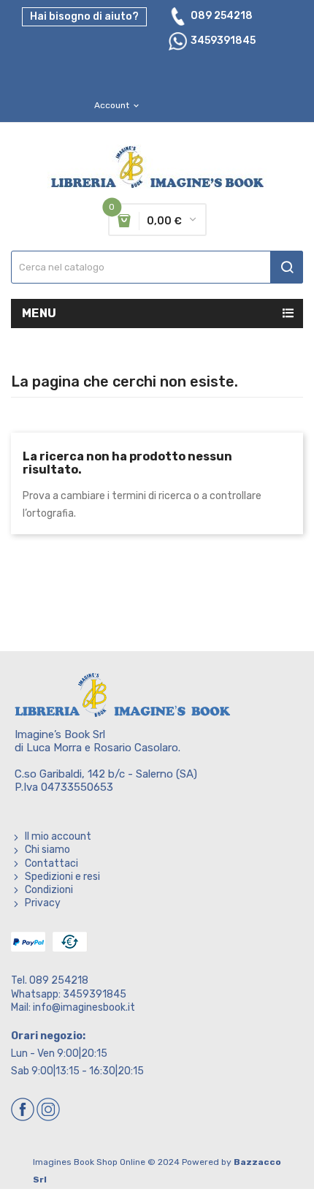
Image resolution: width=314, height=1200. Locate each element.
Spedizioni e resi (62, 876)
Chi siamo (47, 849)
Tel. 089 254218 (49, 980)
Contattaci (51, 863)
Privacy (43, 903)
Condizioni (49, 890)
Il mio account (58, 836)
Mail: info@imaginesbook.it (73, 1007)
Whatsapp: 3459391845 (68, 994)
